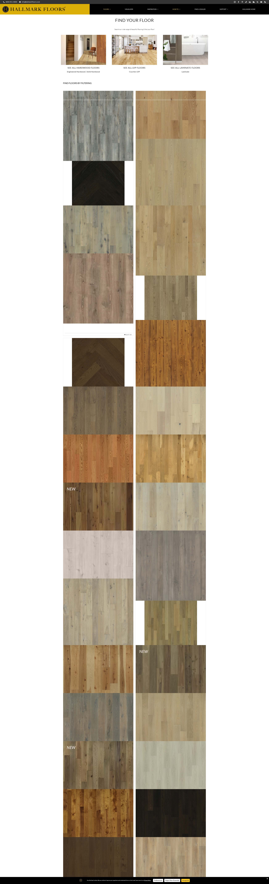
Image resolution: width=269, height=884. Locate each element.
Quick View (129, 334)
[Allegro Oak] (98, 288)
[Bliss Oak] (171, 728)
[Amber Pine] (171, 355)
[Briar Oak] (171, 776)
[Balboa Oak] (171, 518)
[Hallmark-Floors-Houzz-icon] (253, 2)
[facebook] (238, 2)
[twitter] (257, 2)
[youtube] (261, 2)
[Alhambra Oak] (171, 240)
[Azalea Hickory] (98, 518)
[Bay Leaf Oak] (171, 623)
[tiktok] (246, 2)
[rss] (265, 2)
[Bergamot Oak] (171, 680)
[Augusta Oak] (171, 470)
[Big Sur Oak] (98, 728)
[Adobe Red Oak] (171, 126)
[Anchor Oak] (98, 422)
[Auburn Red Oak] (98, 470)
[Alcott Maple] (98, 240)
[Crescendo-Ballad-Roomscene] (185, 36)
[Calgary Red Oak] (171, 824)
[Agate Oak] (98, 183)
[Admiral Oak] (98, 126)
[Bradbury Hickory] (98, 776)
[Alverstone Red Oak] (171, 297)
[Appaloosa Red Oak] (171, 422)
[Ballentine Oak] (98, 613)
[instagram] (235, 2)
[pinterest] (242, 2)
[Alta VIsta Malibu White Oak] (83, 36)
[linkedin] (250, 2)
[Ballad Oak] (98, 566)
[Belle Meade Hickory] (98, 680)
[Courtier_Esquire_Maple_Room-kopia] (134, 36)
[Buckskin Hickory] (98, 824)
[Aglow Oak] (171, 174)
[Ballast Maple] (171, 566)
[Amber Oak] (98, 364)
